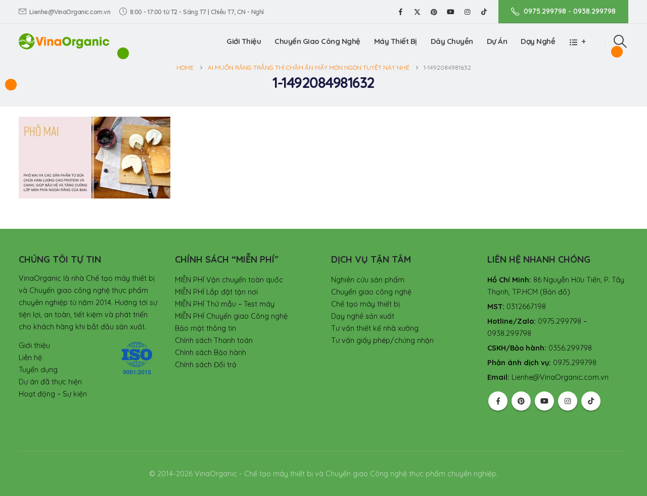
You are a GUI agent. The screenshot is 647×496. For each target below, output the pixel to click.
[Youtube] (450, 12)
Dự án (497, 41)
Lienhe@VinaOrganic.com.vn (70, 12)
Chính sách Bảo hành (210, 352)
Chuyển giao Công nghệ (317, 41)
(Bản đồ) (555, 291)
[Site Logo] (64, 41)
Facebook (497, 401)
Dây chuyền (452, 41)
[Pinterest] (434, 12)
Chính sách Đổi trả (206, 364)
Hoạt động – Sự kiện (53, 394)
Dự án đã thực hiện (50, 381)
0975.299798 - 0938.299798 (570, 11)
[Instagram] (467, 12)
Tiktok (590, 401)
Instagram (567, 401)
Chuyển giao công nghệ (371, 291)
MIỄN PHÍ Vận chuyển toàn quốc (229, 279)
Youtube (544, 401)
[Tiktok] (484, 12)
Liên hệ (30, 357)
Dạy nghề (538, 41)
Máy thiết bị (395, 41)
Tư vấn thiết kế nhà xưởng (375, 328)
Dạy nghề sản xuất (362, 316)
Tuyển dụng (38, 369)
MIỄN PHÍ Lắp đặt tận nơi (216, 291)
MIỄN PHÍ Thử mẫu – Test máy (224, 304)
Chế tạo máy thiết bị (365, 304)
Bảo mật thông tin (205, 328)
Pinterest (521, 401)
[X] (417, 12)
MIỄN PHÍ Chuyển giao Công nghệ (231, 316)
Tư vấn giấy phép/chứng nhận (382, 340)
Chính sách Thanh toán (214, 340)
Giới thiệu (243, 41)
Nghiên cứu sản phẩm (367, 279)
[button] (620, 41)
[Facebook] (400, 12)
